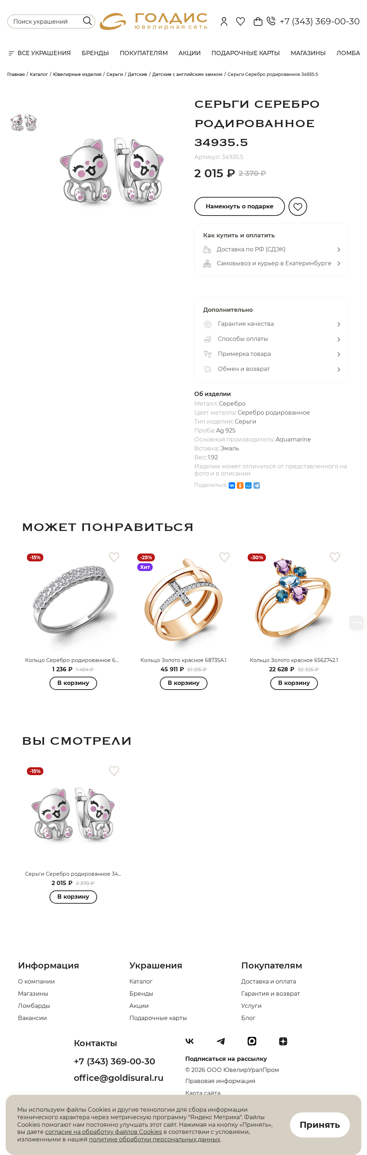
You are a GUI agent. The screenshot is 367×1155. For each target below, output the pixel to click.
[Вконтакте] (192, 1044)
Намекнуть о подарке (239, 206)
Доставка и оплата (268, 981)
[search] (87, 20)
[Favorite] (240, 21)
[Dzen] (286, 1044)
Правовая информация (220, 1081)
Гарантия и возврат (270, 993)
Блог (248, 1018)
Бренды (95, 53)
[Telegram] (256, 485)
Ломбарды (34, 1005)
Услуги (251, 1005)
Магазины (308, 53)
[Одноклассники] (240, 485)
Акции (189, 53)
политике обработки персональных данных (154, 1139)
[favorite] (114, 558)
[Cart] (258, 21)
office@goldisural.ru (118, 1078)
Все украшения (44, 53)
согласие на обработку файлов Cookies (103, 1132)
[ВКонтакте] (232, 485)
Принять (320, 1125)
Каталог (141, 981)
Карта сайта (202, 1093)
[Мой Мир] (248, 485)
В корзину (73, 683)
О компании (36, 981)
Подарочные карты (245, 53)
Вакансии (32, 1018)
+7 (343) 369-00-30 (317, 21)
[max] (255, 1044)
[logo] (153, 28)
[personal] (224, 21)
